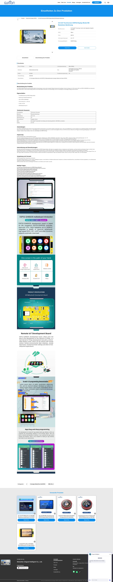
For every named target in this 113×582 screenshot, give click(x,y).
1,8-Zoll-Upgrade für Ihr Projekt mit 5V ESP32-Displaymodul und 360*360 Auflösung (86, 516)
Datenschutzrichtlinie (21, 580)
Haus (59, 2)
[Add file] (90, 580)
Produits (22, 18)
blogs (73, 2)
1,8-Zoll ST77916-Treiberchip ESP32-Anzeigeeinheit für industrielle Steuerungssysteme (66, 516)
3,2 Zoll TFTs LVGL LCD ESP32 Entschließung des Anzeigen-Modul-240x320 (26, 544)
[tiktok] (80, 571)
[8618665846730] (74, 571)
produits (69, 2)
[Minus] (110, 554)
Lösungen (56, 569)
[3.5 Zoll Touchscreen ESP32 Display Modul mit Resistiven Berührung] (32, 36)
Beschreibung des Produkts (43, 57)
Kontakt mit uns (57, 571)
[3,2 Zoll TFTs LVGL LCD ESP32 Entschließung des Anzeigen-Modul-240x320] (26, 533)
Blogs (55, 567)
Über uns (63, 2)
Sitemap (26, 580)
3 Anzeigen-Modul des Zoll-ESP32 (37, 484)
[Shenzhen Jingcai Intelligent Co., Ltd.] (9, 2)
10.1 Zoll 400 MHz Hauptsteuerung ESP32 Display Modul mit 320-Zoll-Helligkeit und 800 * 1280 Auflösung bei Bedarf (46, 516)
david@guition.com (23, 567)
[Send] (110, 580)
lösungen (78, 2)
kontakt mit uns (86, 2)
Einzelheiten (25, 57)
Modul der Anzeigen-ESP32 (31, 18)
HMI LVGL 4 (50, 484)
